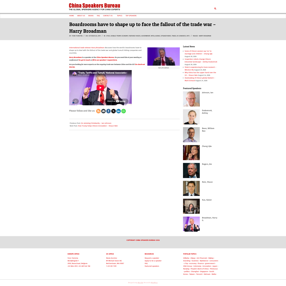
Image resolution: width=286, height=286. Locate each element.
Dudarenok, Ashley (207, 111)
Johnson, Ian (207, 92)
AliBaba (186, 258)
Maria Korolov (111, 258)
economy (125, 36)
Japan (215, 266)
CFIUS (108, 36)
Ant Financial (202, 258)
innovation (207, 266)
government (145, 36)
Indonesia (197, 266)
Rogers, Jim (207, 164)
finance (201, 263)
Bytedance (204, 261)
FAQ (146, 263)
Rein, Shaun (207, 182)
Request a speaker (152, 258)
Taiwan (192, 274)
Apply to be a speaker (153, 261)
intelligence (155, 36)
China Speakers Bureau (105, 57)
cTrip (186, 263)
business (195, 261)
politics (187, 271)
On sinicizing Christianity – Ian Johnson (96, 123)
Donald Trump (116, 36)
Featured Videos (135, 36)
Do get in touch (84, 60)
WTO (188, 36)
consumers (214, 261)
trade (174, 36)
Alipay (193, 258)
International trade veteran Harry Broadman (86, 48)
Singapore (204, 271)
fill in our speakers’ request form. (105, 60)
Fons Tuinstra (73, 258)
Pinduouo (214, 269)
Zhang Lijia (207, 146)
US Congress (181, 36)
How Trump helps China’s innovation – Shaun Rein (98, 126)
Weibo (214, 274)
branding (186, 261)
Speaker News (166, 36)
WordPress (154, 283)
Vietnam (207, 274)
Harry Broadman (205, 36)
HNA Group (187, 266)
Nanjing (186, 269)
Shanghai (195, 271)
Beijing (210, 258)
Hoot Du (140, 283)
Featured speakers (152, 266)
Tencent (199, 274)
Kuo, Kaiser (207, 200)
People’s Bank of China (200, 269)
